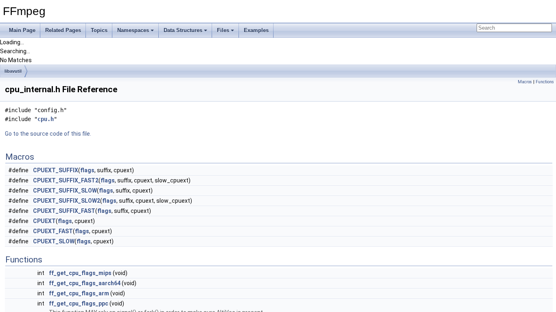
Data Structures (183, 30)
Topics (99, 30)
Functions (545, 81)
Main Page (22, 30)
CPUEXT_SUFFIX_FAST (64, 211)
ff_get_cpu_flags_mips (80, 273)
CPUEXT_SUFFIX (55, 170)
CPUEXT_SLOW (53, 241)
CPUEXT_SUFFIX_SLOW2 (66, 200)
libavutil (13, 71)
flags (87, 170)
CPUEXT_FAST (53, 231)
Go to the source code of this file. (48, 133)
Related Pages (63, 30)
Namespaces (133, 30)
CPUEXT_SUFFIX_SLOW (65, 190)
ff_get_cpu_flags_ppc (78, 303)
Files (223, 30)
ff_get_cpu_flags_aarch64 (84, 283)
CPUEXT (44, 221)
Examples (256, 30)
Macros (525, 81)
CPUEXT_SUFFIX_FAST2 (66, 180)
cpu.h (45, 119)
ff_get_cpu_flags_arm (79, 293)
